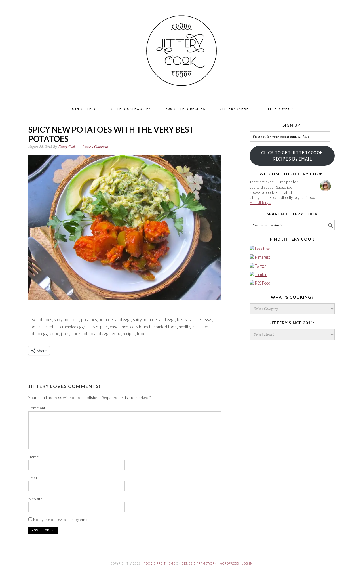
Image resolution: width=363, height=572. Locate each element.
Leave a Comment (95, 147)
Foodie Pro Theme (159, 563)
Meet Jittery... (260, 202)
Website (35, 498)
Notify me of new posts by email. (61, 519)
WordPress (229, 563)
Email (33, 477)
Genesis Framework (199, 563)
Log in (247, 563)
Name (33, 456)
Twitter (260, 266)
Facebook (264, 248)
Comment (38, 408)
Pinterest (262, 257)
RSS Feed (262, 283)
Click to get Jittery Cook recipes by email (292, 156)
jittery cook (181, 48)
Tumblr (261, 274)
